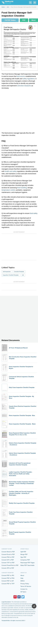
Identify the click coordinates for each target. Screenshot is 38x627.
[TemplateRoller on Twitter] (22, 596)
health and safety (11, 171)
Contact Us (23, 589)
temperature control (8, 190)
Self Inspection (7, 271)
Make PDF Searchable (27, 565)
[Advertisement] (19, 111)
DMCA (22, 581)
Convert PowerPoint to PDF (10, 565)
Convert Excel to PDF (8, 554)
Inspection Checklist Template (11, 275)
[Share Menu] (34, 606)
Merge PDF (24, 554)
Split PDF (23, 551)
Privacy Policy (24, 583)
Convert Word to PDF (8, 551)
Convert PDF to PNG (8, 578)
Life (23, 275)
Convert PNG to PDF (8, 557)
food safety (33, 213)
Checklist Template (19, 271)
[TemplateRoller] (6, 2)
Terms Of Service (25, 586)
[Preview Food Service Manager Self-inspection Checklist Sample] (20, 47)
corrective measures (24, 86)
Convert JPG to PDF (8, 568)
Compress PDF (25, 560)
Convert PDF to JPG (8, 575)
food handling (22, 187)
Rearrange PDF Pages (27, 562)
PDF (24, 20)
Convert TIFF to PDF (8, 562)
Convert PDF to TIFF (8, 583)
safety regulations (29, 79)
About (22, 575)
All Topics (23, 592)
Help (21, 578)
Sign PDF (23, 557)
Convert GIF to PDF (8, 560)
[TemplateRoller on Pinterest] (15, 596)
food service (21, 76)
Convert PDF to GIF (8, 581)
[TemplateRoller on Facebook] (19, 596)
